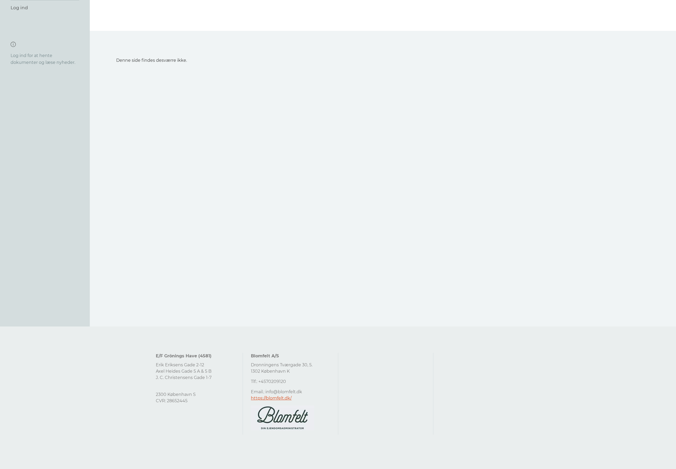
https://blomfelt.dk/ (271, 398)
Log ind (19, 7)
